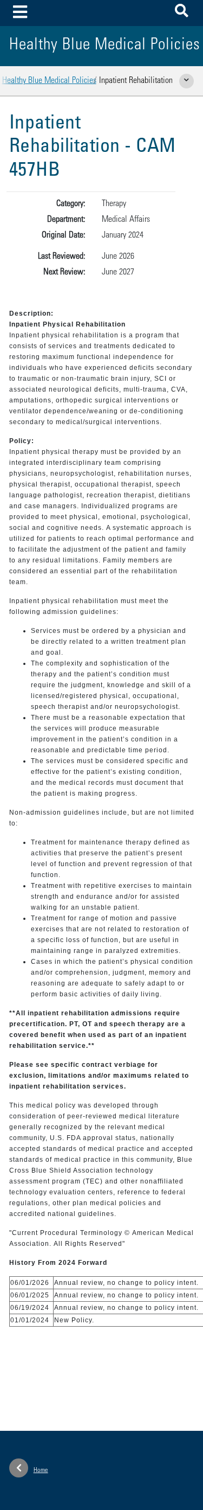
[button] (181, 13)
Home (41, 1470)
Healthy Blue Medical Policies (49, 80)
